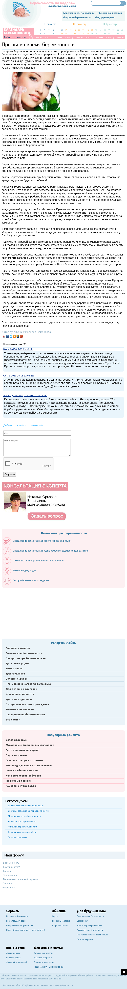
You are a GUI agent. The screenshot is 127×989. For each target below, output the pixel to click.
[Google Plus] (21, 336)
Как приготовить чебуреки (23, 776)
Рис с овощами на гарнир (22, 750)
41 (122, 30)
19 (75, 30)
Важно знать (82, 921)
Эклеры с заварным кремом (24, 760)
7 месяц (100, 37)
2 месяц (48, 37)
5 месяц (79, 37)
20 (75, 33)
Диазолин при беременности (22, 821)
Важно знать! (14, 669)
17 (70, 30)
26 (88, 33)
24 (83, 33)
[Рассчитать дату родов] (21, 574)
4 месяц (69, 37)
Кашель (7, 871)
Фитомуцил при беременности (22, 827)
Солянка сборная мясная (22, 771)
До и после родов (17, 663)
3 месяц (59, 37)
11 (58, 30)
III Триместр (110, 24)
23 (83, 30)
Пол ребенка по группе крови (19, 926)
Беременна (9, 887)
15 (66, 30)
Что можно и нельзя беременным (28, 684)
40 (118, 33)
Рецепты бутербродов (21, 786)
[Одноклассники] (14, 336)
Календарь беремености (17, 916)
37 (113, 30)
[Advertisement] (63, 612)
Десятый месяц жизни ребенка (22, 832)
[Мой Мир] (18, 336)
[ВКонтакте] (7, 336)
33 (105, 30)
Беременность (11, 862)
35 (109, 30)
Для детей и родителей (21, 689)
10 (53, 33)
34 (105, 33)
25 (88, 30)
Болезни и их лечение (20, 709)
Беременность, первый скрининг (21, 879)
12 (58, 33)
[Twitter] (11, 336)
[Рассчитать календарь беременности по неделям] (35, 564)
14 (62, 33)
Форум (55, 916)
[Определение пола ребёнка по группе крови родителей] (38, 544)
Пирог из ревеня (16, 755)
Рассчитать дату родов (16, 921)
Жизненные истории (61, 921)
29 (96, 30)
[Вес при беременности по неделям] (27, 584)
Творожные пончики (18, 781)
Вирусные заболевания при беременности (28, 811)
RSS (23, 985)
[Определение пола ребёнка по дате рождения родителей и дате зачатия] (47, 554)
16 (66, 33)
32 (101, 33)
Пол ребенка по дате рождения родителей (25, 930)
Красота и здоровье (19, 699)
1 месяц (38, 37)
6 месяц (89, 37)
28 (92, 33)
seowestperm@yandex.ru (61, 985)
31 (101, 30)
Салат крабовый (16, 740)
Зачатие (7, 883)
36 (109, 33)
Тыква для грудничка (17, 837)
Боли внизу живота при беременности (26, 806)
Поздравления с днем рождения (27, 704)
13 (62, 30)
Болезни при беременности (24, 653)
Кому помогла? (11, 867)
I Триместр (50, 24)
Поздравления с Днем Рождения (48, 967)
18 (70, 33)
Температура (10, 875)
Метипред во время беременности (24, 816)
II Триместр (79, 24)
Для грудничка (15, 674)
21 (79, 30)
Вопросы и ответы (18, 648)
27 (92, 30)
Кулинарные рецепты (20, 694)
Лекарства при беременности (26, 658)
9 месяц (120, 37)
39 (118, 30)
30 (96, 33)
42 (122, 33)
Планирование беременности (25, 715)
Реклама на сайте (11, 985)
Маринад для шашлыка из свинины (29, 765)
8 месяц (110, 37)
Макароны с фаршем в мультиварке (30, 745)
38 (113, 33)
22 (79, 33)
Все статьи (13, 720)
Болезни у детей (16, 679)
